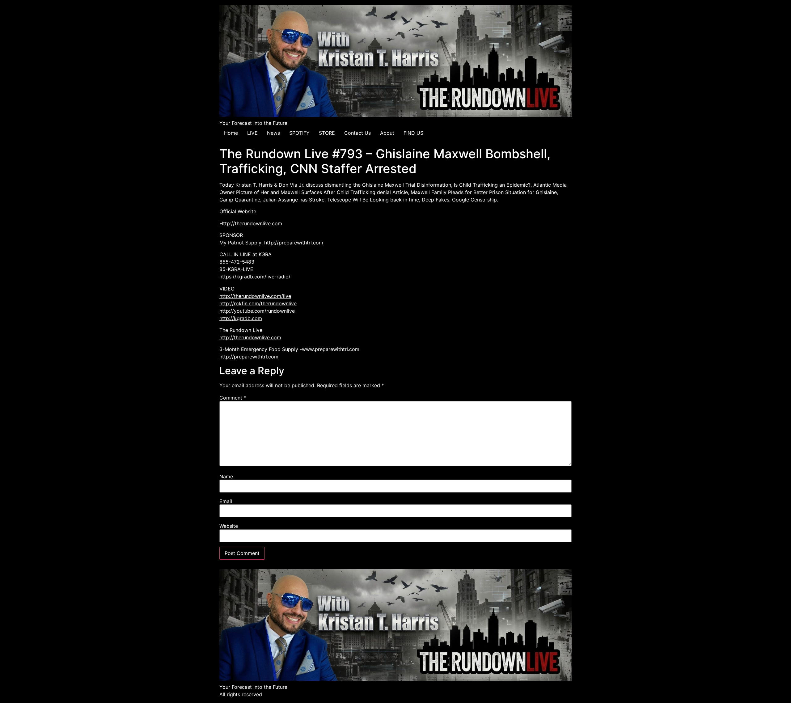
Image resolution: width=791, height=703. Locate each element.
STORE (327, 133)
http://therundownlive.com (250, 337)
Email (225, 501)
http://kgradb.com (240, 318)
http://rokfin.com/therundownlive (258, 303)
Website (228, 525)
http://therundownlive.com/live (255, 296)
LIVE (252, 133)
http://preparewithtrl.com (293, 242)
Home (231, 133)
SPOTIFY (299, 133)
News (273, 133)
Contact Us (357, 133)
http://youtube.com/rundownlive (257, 311)
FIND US (413, 133)
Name (226, 476)
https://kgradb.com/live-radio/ (254, 276)
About (387, 133)
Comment (232, 397)
